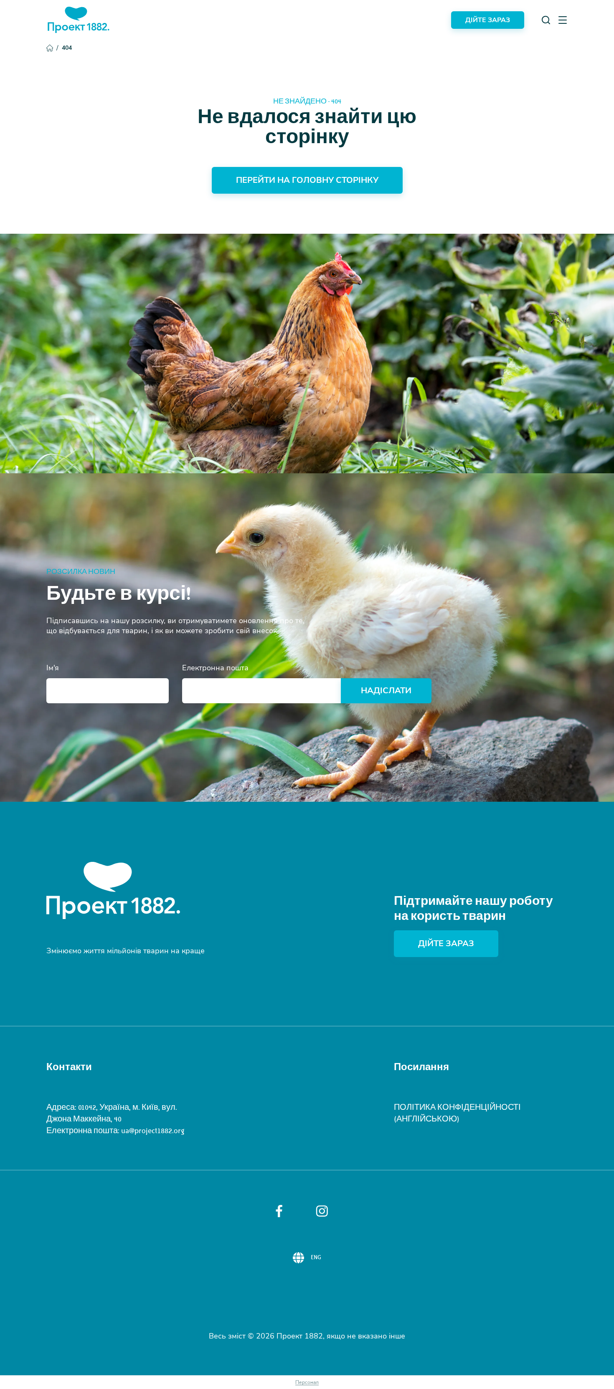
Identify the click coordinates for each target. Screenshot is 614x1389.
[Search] (546, 20)
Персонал (307, 1382)
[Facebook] (279, 1211)
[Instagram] (322, 1211)
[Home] (78, 20)
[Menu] (563, 20)
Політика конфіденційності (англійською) (457, 1113)
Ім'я (52, 668)
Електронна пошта (215, 668)
